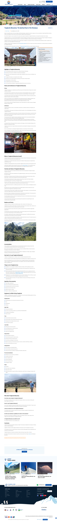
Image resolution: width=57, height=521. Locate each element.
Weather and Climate (42, 55)
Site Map (17, 496)
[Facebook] (37, 495)
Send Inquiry (24, 451)
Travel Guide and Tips (16, 437)
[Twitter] (39, 495)
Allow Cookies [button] (45, 519)
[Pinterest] (44, 495)
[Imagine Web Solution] (52, 517)
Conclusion (40, 61)
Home (27, 6)
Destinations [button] (20, 4)
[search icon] (52, 5)
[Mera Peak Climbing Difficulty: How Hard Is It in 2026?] (44, 468)
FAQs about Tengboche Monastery (44, 60)
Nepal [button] (25, 4)
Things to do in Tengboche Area (43, 58)
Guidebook (6, 437)
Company (17, 490)
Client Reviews (17, 494)
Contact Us (48, 4)
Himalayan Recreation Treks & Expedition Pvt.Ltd (36, 516)
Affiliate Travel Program (19, 491)
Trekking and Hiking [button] (31, 4)
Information (10, 437)
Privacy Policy (17, 495)
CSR (27, 495)
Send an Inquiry (49, 1)
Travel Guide (27, 490)
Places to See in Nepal (33, 6)
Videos (27, 491)
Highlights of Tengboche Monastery (44, 50)
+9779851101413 (19, 449)
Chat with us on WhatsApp (28, 449)
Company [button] (43, 4)
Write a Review (28, 494)
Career (6, 496)
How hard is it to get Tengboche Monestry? (45, 57)
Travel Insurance (7, 491)
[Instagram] (41, 495)
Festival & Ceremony (22, 437)
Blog (29, 6)
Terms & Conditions (7, 495)
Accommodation (41, 56)
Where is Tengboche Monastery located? (44, 53)
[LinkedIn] (42, 495)
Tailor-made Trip (7, 494)
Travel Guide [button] (38, 4)
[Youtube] (45, 495)
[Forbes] (43, 509)
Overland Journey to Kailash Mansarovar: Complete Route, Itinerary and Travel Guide (10, 477)
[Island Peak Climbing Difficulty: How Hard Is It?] (28, 468)
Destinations (6, 490)
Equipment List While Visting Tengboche (44, 59)
